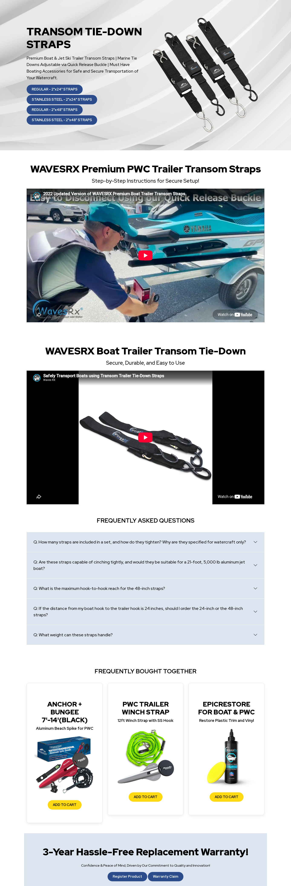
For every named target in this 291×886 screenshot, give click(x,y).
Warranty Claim (165, 876)
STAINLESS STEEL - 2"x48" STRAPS (62, 120)
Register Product (127, 876)
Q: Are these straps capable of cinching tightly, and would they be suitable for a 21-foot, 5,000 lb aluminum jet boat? (139, 565)
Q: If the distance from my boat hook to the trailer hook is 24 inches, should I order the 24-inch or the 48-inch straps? (138, 612)
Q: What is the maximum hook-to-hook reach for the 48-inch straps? (99, 588)
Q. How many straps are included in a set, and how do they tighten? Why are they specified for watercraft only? (139, 542)
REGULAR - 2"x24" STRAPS (55, 89)
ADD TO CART (64, 805)
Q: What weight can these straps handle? (73, 635)
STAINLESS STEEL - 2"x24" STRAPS (62, 99)
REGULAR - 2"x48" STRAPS (55, 110)
